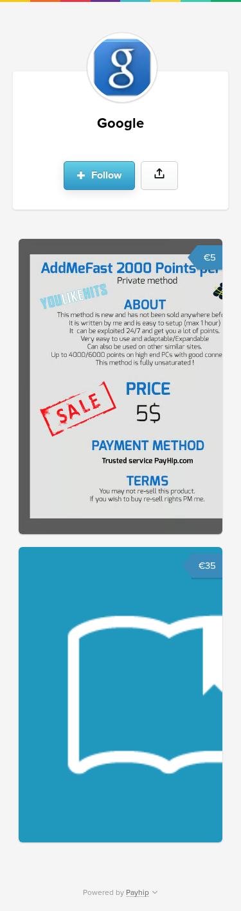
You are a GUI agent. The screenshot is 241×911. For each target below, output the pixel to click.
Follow (105, 175)
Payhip (137, 892)
